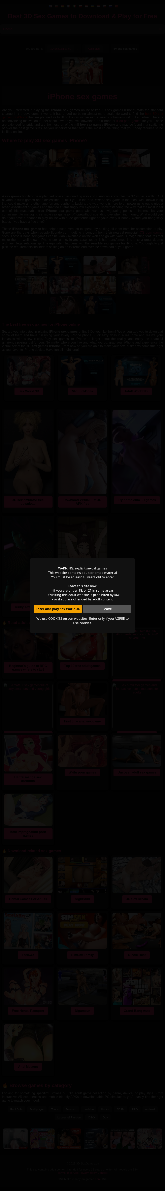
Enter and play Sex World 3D (58, 609)
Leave (107, 609)
